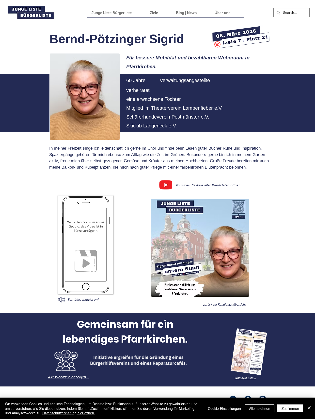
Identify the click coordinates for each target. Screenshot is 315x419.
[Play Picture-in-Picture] (105, 287)
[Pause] (64, 287)
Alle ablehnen (259, 408)
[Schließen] (309, 408)
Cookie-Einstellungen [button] (224, 408)
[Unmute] (73, 287)
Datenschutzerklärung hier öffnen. (68, 412)
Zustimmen (290, 408)
